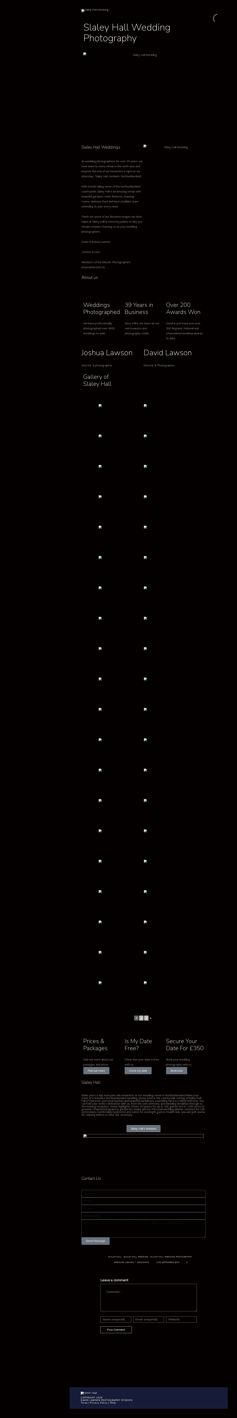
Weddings (23, 63)
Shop (19, 29)
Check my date (138, 1070)
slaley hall (115, 1257)
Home (20, 22)
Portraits (22, 70)
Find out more (96, 1070)
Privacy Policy (99, 1403)
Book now (177, 1070)
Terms (84, 1403)
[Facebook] (31, 102)
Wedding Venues (124, 1262)
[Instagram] (42, 102)
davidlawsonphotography (174, 1363)
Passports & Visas (28, 77)
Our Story (22, 43)
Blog (19, 50)
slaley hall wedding (135, 1257)
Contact (21, 36)
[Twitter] (37, 102)
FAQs (113, 1403)
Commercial (24, 56)
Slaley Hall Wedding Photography (171, 1257)
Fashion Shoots (26, 84)
